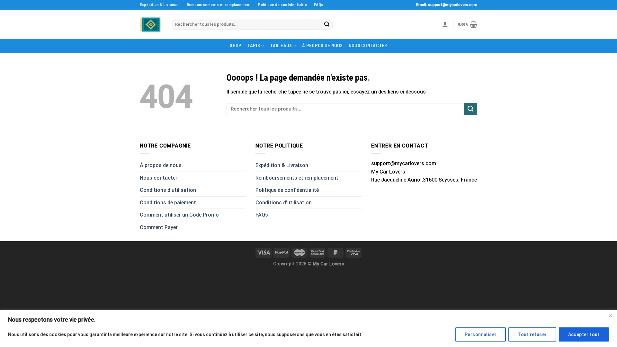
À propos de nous (322, 46)
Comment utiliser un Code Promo (179, 215)
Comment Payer (159, 227)
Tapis (253, 46)
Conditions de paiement (168, 203)
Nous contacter (368, 46)
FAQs (318, 4)
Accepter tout (584, 334)
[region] (308, 328)
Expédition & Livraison (160, 4)
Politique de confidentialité (282, 4)
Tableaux (281, 46)
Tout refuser (532, 334)
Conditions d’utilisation (168, 190)
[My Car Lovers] (151, 24)
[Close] (610, 315)
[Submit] (326, 24)
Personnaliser (480, 334)
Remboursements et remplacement (219, 4)
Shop (235, 46)
